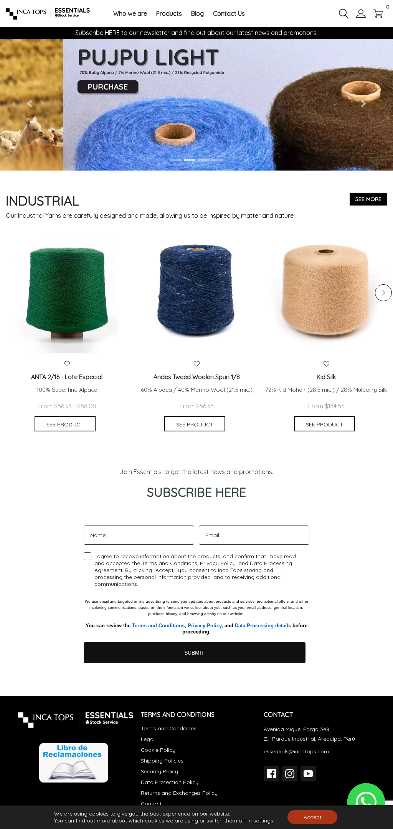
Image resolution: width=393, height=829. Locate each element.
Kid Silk (326, 377)
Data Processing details (263, 625)
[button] (343, 13)
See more (368, 199)
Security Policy (159, 771)
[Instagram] (289, 773)
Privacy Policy (203, 625)
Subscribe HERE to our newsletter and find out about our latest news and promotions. (196, 32)
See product (65, 424)
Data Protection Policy (169, 782)
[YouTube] (308, 773)
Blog (197, 13)
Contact (151, 803)
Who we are (130, 13)
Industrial (42, 200)
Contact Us (229, 13)
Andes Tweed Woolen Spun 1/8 (197, 377)
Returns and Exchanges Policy (179, 792)
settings (263, 820)
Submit (194, 653)
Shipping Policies (162, 760)
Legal (148, 739)
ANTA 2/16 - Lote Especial (66, 377)
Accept (313, 817)
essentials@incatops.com (296, 751)
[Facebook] (271, 773)
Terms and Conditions (158, 625)
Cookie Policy (158, 749)
